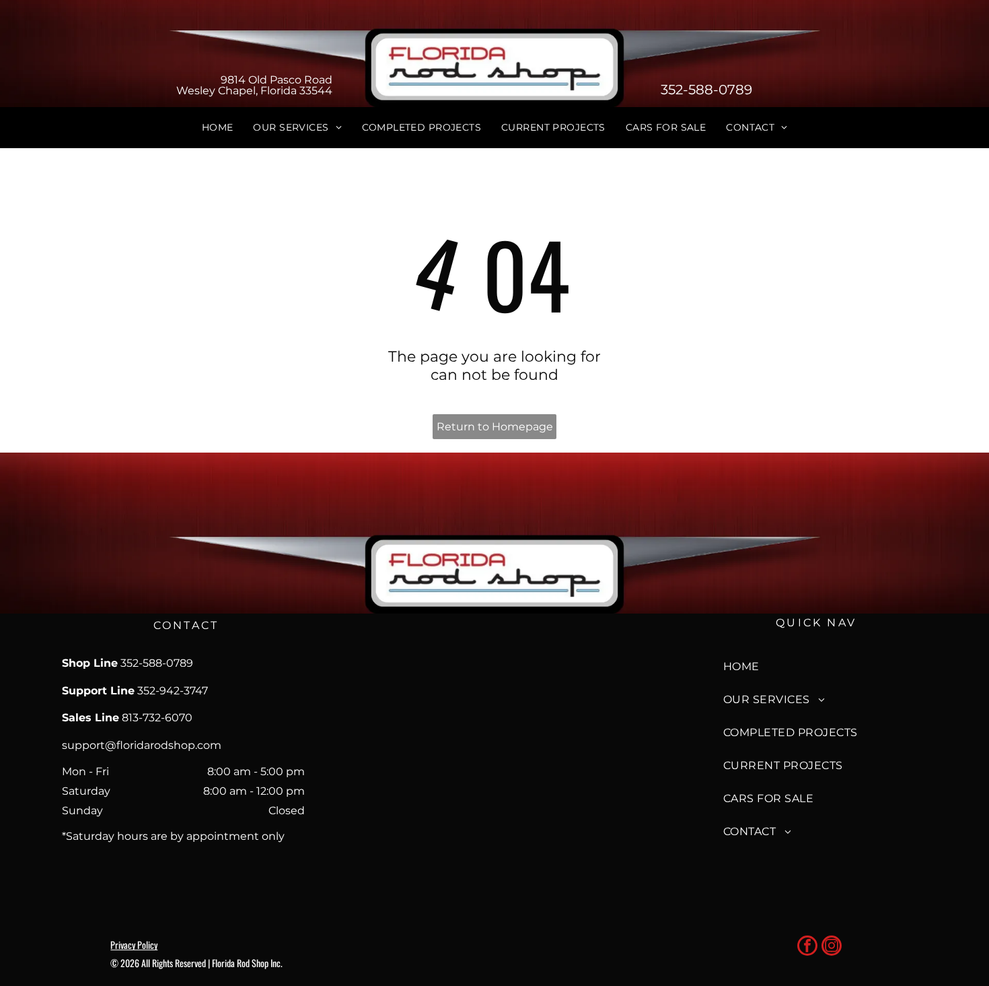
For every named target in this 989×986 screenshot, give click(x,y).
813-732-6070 (157, 717)
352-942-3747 (172, 690)
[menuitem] (218, 128)
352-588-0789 (706, 89)
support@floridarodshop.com (141, 745)
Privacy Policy (133, 945)
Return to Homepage (495, 426)
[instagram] (831, 947)
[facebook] (807, 947)
